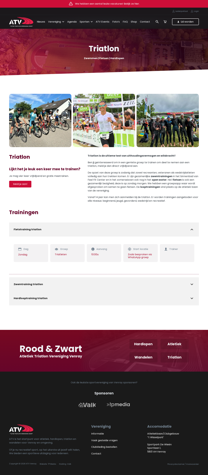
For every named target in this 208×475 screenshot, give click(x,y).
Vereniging (54, 21)
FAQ (125, 21)
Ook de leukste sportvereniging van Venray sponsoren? (104, 382)
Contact (145, 21)
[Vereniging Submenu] (63, 22)
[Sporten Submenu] (92, 22)
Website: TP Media (48, 464)
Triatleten (61, 254)
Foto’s (116, 21)
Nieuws (41, 21)
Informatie (97, 433)
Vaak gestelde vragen (104, 440)
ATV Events (102, 21)
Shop (134, 21)
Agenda (72, 21)
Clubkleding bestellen (104, 447)
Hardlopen (143, 344)
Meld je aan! (20, 184)
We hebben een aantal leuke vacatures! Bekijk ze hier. (107, 3)
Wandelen (143, 357)
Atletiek (174, 344)
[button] (104, 229)
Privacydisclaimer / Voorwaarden (183, 464)
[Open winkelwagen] (165, 22)
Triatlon (174, 357)
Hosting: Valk (65, 464)
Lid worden (187, 21)
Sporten (84, 21)
